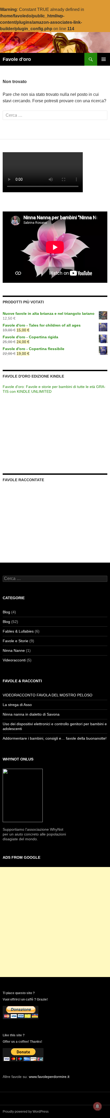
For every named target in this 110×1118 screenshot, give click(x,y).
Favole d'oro (17, 59)
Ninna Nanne (14, 650)
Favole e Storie (15, 641)
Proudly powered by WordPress (26, 1111)
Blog (6, 612)
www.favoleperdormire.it (49, 1076)
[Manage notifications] (97, 1106)
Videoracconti (14, 660)
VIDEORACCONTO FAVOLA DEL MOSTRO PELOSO (47, 695)
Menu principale (103, 59)
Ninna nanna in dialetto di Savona (31, 714)
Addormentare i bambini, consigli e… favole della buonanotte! (55, 738)
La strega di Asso (17, 705)
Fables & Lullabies (18, 631)
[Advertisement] (55, 922)
